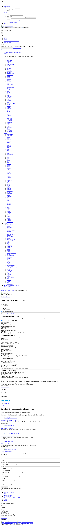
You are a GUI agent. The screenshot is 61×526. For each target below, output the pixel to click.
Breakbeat (9, 72)
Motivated (9, 192)
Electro (8, 88)
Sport (8, 273)
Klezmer (9, 100)
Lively (8, 183)
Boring (8, 142)
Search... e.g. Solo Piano (28, 46)
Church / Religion (11, 236)
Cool (8, 150)
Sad (7, 205)
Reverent (9, 203)
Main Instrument (6, 472)
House (8, 95)
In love (8, 178)
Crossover (9, 79)
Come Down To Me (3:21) (7, 428)
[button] (7, 6)
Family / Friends (10, 246)
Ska (7, 116)
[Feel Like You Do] (5, 297)
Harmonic (9, 173)
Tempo (3, 484)
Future (8, 249)
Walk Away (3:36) (5, 443)
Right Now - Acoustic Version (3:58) (9, 436)
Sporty (8, 216)
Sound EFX (9, 120)
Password (9, 17)
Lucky (8, 187)
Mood (3, 468)
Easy (8, 158)
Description (6, 403)
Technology (9, 274)
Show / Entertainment (12, 267)
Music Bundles (7, 42)
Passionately (9, 196)
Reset (6, 487)
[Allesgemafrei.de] (7, 26)
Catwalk (8, 232)
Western (8, 281)
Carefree (9, 145)
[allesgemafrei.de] (1, 49)
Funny (8, 169)
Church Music (10, 75)
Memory (9, 258)
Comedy (9, 238)
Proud (8, 199)
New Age (9, 106)
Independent (9, 96)
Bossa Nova (9, 71)
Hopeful (8, 176)
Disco (8, 83)
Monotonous (9, 191)
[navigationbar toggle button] (5, 27)
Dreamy (8, 157)
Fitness (8, 247)
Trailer (8, 276)
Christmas (9, 235)
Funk (8, 91)
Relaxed (8, 201)
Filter (2, 487)
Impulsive (9, 177)
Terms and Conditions (9, 492)
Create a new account (15, 20)
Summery (9, 220)
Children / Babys (11, 234)
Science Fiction (10, 266)
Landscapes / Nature (11, 253)
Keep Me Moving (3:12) (6, 451)
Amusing (9, 137)
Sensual (8, 208)
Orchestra (9, 108)
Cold (8, 149)
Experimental (10, 89)
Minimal (8, 104)
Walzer (8, 129)
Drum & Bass (10, 84)
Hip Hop (9, 93)
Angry (8, 138)
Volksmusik (9, 127)
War (7, 278)
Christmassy (9, 147)
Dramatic (9, 156)
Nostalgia (9, 262)
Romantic (9, 204)
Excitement (9, 245)
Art (7, 228)
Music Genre (5, 464)
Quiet (8, 200)
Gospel (8, 92)
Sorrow (8, 269)
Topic (3, 460)
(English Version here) (10, 313)
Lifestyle (9, 254)
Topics (5, 39)
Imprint (5, 499)
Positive (8, 197)
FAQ (5, 493)
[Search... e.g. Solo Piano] (18, 46)
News (8, 261)
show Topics (9, 224)
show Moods (10, 134)
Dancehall (9, 81)
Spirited (8, 215)
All (4, 35)
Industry (8, 251)
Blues (8, 69)
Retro (8, 112)
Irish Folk (9, 98)
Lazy (8, 181)
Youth (8, 282)
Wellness (9, 280)
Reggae (8, 111)
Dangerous (9, 151)
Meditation (9, 257)
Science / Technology (12, 265)
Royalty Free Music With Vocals (11, 41)
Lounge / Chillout (11, 103)
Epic (8, 161)
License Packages (8, 495)
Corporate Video (10, 240)
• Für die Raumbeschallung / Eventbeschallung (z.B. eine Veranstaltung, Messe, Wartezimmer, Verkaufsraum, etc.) (27, 318)
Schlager (9, 115)
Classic (8, 76)
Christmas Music (10, 73)
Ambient (9, 61)
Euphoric (9, 164)
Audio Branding (10, 64)
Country (8, 77)
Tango (8, 123)
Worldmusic (9, 130)
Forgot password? (14, 22)
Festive (8, 166)
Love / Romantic (10, 255)
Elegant (8, 160)
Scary (8, 207)
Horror (8, 250)
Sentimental (9, 209)
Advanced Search (17, 48)
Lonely (8, 184)
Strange (8, 218)
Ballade (8, 65)
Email (8, 16)
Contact (5, 500)
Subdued (9, 219)
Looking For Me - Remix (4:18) (8, 420)
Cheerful (9, 146)
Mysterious (9, 193)
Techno (8, 125)
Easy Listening (10, 87)
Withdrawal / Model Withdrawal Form (12, 498)
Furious (8, 170)
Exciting (8, 165)
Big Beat (9, 68)
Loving (8, 185)
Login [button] (5, 12)
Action (8, 226)
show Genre (9, 60)
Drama (8, 242)
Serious (8, 211)
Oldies (8, 107)
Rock (8, 114)
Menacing (9, 189)
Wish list (6, 23)
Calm (8, 143)
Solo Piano (9, 118)
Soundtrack (9, 122)
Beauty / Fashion (11, 230)
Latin (8, 102)
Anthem (8, 62)
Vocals (3, 480)
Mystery (8, 259)
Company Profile (11, 239)
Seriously (9, 212)
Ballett (8, 67)
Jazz (8, 99)
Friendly (8, 168)
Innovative (9, 180)
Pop (7, 110)
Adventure (9, 227)
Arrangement (5, 476)
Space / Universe (11, 272)
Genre (5, 37)
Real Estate (9, 263)
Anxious (9, 139)
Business (9, 231)
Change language (11, 9)
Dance (8, 80)
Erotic (8, 162)
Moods (5, 38)
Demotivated (10, 154)
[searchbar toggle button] (25, 27)
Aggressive (9, 135)
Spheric (8, 214)
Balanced (9, 141)
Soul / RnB (9, 119)
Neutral (8, 195)
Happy (8, 172)
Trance (8, 126)
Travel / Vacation (11, 277)
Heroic (8, 174)
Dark (8, 153)
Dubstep (8, 85)
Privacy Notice (7, 496)
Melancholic (9, 188)
